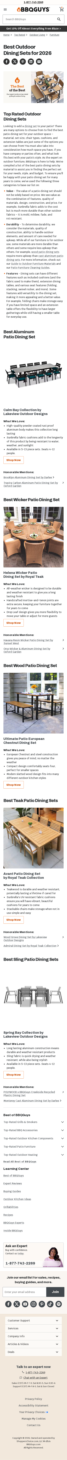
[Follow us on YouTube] (25, 1304)
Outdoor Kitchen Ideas (17, 1199)
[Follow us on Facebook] (8, 1304)
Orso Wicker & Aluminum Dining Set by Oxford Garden (27, 650)
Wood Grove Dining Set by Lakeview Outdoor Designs (25, 938)
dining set (30, 126)
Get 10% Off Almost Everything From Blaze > (33, 28)
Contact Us (33, 1425)
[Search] (59, 19)
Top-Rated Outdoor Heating (21, 1155)
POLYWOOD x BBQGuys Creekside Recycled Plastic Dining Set (29, 1093)
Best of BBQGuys (13, 1175)
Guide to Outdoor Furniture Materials (33, 263)
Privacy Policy (33, 1399)
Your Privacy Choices (32, 1412)
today (21, 1253)
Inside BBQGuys (13, 1230)
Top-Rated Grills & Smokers (20, 1122)
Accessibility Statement (33, 1405)
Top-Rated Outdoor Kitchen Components (28, 1138)
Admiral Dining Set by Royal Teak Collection (30, 946)
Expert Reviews (12, 1183)
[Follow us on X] (16, 1304)
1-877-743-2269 (33, 2)
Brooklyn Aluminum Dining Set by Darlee (28, 477)
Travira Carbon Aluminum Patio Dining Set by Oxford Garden (31, 484)
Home (6, 34)
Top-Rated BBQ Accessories (21, 1130)
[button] (33, 1321)
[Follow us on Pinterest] (42, 1304)
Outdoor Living (37, 34)
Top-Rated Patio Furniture (19, 1146)
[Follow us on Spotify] (58, 1304)
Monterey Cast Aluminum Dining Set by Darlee (31, 1100)
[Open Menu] (5, 9)
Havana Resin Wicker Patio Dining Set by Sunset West (28, 642)
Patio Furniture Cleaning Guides (30, 267)
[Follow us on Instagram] (33, 1304)
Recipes (8, 1215)
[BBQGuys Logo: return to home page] (33, 9)
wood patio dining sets (45, 252)
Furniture (54, 34)
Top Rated (19, 34)
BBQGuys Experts (13, 1223)
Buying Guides (12, 1191)
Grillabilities (10, 1207)
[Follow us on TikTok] (50, 1304)
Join (55, 1292)
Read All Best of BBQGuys (19, 1161)
